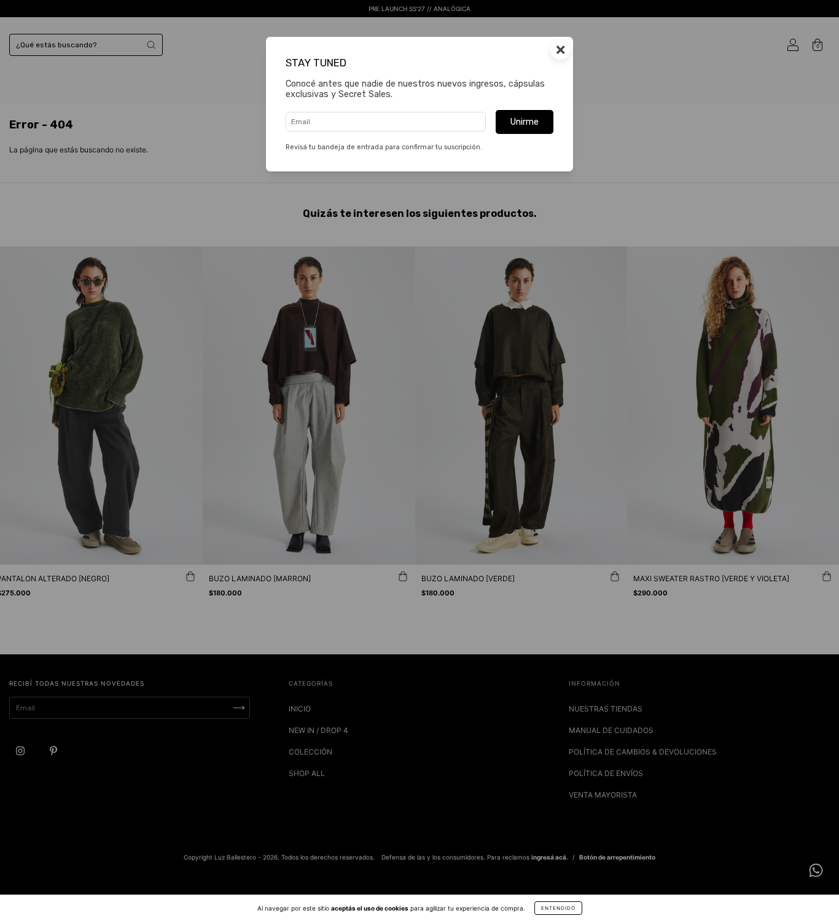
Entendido (558, 908)
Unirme (524, 122)
